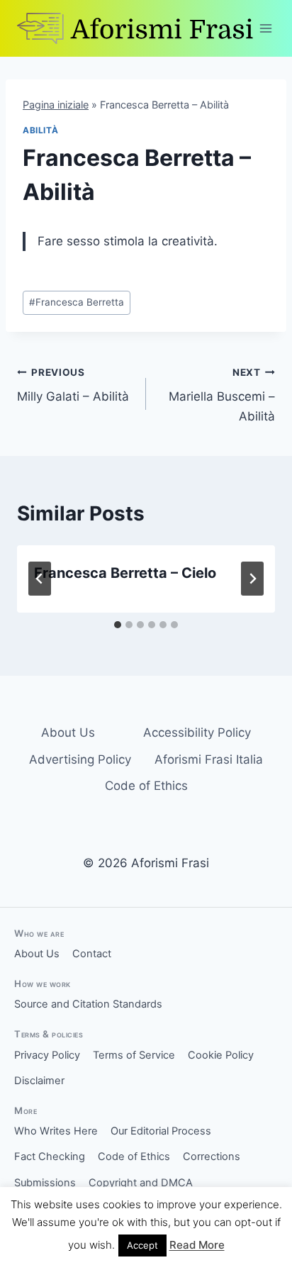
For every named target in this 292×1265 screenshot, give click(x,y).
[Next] (252, 579)
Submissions (45, 1182)
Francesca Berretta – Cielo (125, 572)
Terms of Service (134, 1055)
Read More (197, 1245)
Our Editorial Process (161, 1131)
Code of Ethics (146, 786)
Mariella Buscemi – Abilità (222, 395)
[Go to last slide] (39, 579)
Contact (91, 953)
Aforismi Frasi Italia (209, 759)
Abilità (40, 130)
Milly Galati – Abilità (73, 385)
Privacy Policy (47, 1055)
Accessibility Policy (197, 732)
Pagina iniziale (56, 105)
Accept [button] (142, 1245)
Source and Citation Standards (88, 1004)
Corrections (211, 1156)
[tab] (117, 624)
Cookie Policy (221, 1055)
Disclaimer (39, 1080)
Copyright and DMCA (141, 1182)
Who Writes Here (56, 1131)
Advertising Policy (80, 759)
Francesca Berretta (76, 302)
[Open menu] (266, 28)
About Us (68, 732)
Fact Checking (49, 1156)
